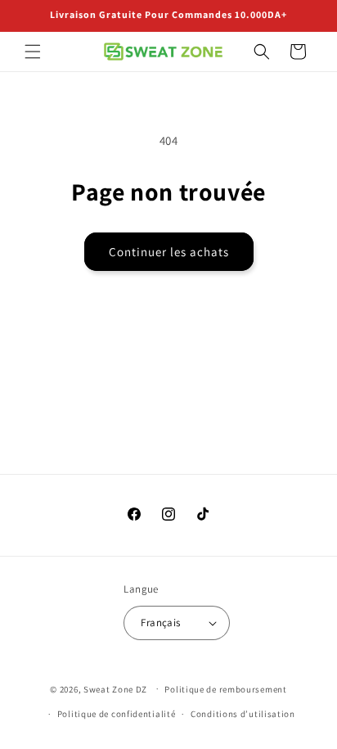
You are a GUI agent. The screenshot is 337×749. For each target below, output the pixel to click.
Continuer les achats (169, 251)
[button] (33, 52)
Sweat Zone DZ (115, 688)
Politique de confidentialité (116, 714)
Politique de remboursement (225, 689)
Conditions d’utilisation (243, 714)
